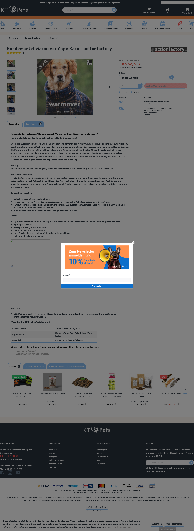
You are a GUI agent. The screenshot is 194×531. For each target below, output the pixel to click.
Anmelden (97, 286)
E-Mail (66, 275)
